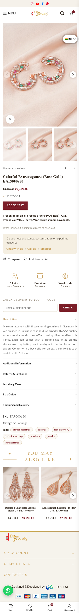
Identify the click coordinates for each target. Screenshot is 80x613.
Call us (31, 248)
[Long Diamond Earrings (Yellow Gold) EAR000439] (59, 485)
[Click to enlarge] (10, 119)
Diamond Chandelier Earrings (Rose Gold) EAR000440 (21, 509)
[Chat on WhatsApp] (8, 590)
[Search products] (62, 13)
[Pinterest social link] (47, 3)
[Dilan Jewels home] (17, 538)
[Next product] (74, 168)
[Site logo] (40, 13)
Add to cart (15, 205)
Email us (45, 248)
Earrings (20, 168)
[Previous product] (65, 168)
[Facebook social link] (42, 3)
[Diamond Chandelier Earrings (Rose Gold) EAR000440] (21, 485)
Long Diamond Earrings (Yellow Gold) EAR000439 (59, 509)
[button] (7, 74)
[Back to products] (70, 168)
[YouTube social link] (37, 3)
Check (68, 307)
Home (6, 168)
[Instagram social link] (32, 3)
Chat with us (14, 248)
